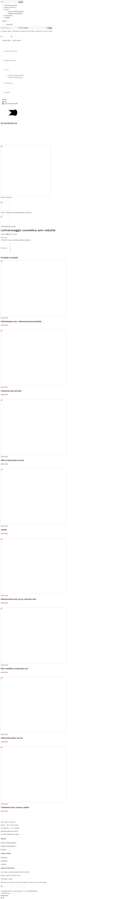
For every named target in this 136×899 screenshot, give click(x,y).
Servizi (6, 9)
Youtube (3, 864)
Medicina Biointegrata (8, 846)
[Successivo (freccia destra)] (3, 897)
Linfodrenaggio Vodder (8, 226)
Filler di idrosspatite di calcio (12, 460)
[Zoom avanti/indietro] (1, 895)
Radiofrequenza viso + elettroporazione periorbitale (21, 321)
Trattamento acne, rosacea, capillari (15, 807)
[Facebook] (12, 244)
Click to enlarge (6, 197)
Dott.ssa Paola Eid (10, 5)
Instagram (4, 861)
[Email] (12, 252)
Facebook (4, 857)
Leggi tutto (4, 325)
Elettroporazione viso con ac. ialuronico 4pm (18, 599)
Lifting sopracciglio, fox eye (12, 738)
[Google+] (12, 248)
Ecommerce (8, 15)
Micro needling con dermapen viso (14, 668)
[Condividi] (5, 895)
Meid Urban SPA (9, 7)
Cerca (20, 2)
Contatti (7, 17)
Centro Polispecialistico (16, 11)
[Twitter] (12, 246)
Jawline (4, 530)
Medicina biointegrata (15, 13)
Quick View (4, 317)
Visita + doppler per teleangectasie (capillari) (16, 212)
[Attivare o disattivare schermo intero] (3, 895)
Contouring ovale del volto (11, 391)
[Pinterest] (12, 250)
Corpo (10, 240)
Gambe (15, 240)
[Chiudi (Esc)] (7, 895)
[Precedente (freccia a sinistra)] (1, 897)
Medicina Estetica (24, 240)
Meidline (3, 849)
